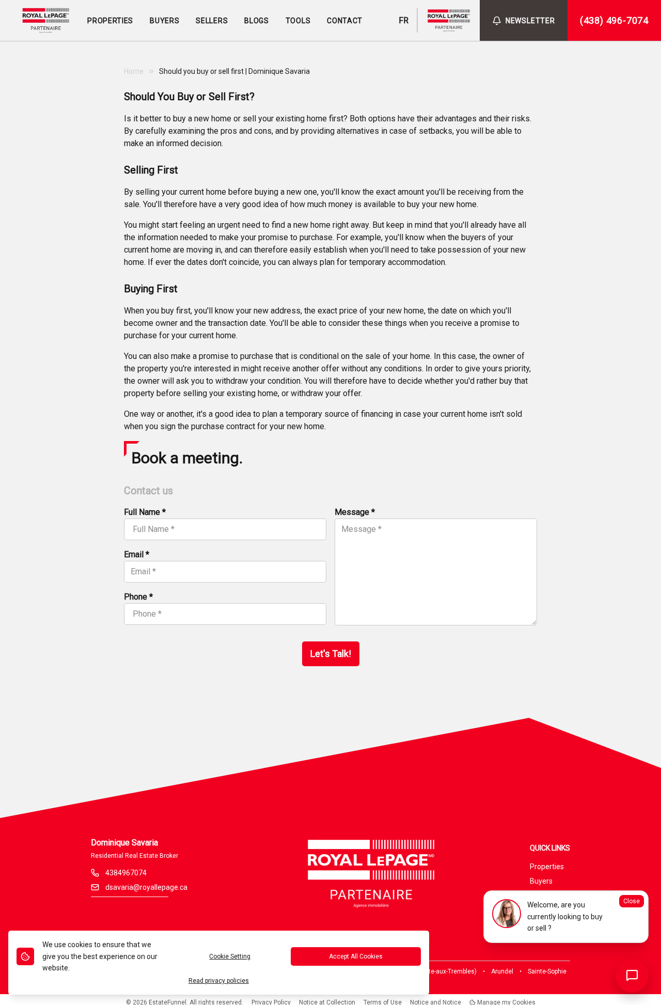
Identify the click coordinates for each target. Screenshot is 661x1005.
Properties (547, 866)
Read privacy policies (218, 980)
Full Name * (145, 512)
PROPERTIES (110, 21)
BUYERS (164, 21)
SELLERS (212, 21)
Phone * (138, 597)
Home (134, 71)
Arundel (502, 971)
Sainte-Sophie (547, 971)
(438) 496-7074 (614, 20)
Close (631, 901)
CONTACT (345, 21)
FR (403, 20)
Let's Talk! (330, 653)
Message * (355, 512)
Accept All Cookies (356, 956)
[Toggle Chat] (632, 976)
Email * (136, 554)
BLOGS (256, 21)
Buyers (541, 881)
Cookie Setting (229, 956)
